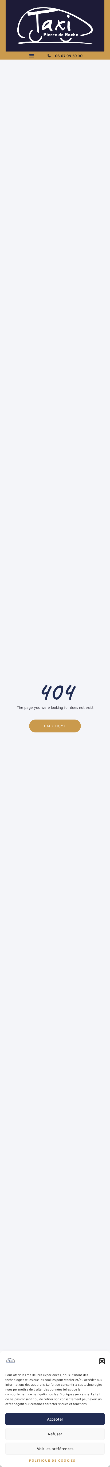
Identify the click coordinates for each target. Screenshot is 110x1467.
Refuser (55, 1434)
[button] (102, 1361)
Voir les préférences (55, 1448)
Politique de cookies (52, 1460)
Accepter (55, 1419)
